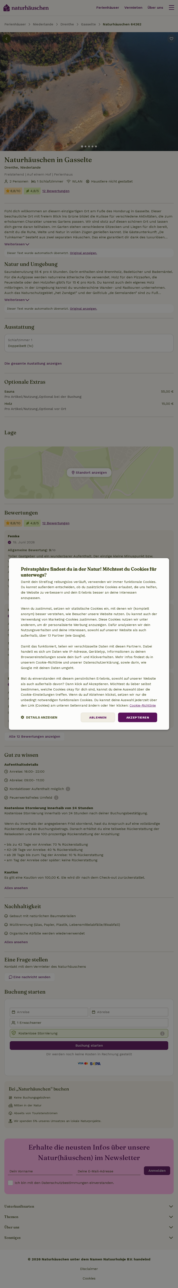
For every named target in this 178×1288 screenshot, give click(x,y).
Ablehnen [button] (97, 717)
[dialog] (89, 644)
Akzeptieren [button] (137, 717)
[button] (39, 717)
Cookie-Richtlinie (143, 705)
